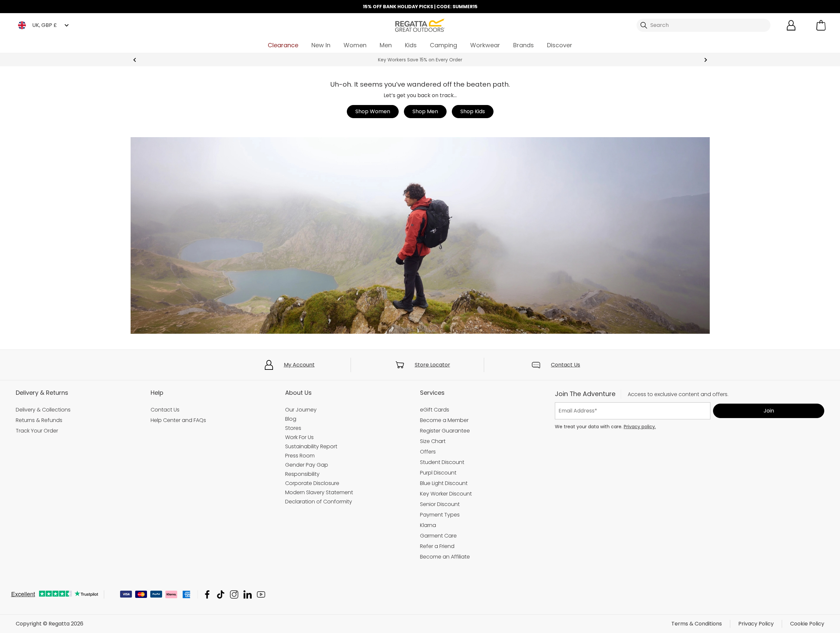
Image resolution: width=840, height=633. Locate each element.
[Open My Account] (791, 25)
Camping (443, 45)
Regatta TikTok (221, 594)
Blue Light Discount (444, 483)
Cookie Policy (807, 623)
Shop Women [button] (372, 111)
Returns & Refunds (39, 420)
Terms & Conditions (696, 623)
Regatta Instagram (234, 594)
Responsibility (302, 474)
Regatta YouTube (261, 594)
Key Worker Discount (446, 493)
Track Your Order (37, 430)
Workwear (485, 45)
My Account (299, 365)
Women (355, 45)
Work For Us (299, 437)
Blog (290, 419)
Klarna (428, 525)
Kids (411, 45)
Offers (428, 451)
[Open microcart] (821, 25)
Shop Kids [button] (472, 111)
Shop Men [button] (425, 111)
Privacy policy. (640, 426)
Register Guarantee (445, 430)
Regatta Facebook (207, 594)
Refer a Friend (437, 546)
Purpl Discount (438, 472)
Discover (559, 45)
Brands (523, 45)
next (706, 60)
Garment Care (438, 535)
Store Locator (432, 365)
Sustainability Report (311, 446)
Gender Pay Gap (306, 465)
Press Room (300, 455)
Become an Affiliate (445, 556)
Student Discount (442, 462)
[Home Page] (420, 25)
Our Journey (301, 409)
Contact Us (565, 365)
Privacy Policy (756, 623)
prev (135, 60)
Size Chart (433, 441)
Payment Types (440, 514)
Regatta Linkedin (247, 594)
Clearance (283, 45)
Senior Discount (440, 504)
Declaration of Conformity (318, 501)
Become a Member (444, 420)
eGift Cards (434, 409)
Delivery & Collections (43, 409)
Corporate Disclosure (312, 483)
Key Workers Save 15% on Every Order (420, 59)
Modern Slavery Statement (319, 492)
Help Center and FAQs (178, 420)
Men (386, 45)
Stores (293, 428)
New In (320, 45)
